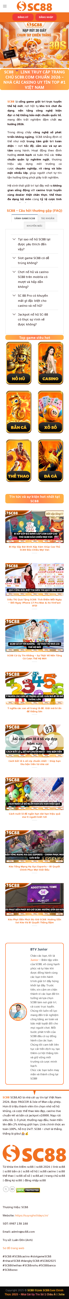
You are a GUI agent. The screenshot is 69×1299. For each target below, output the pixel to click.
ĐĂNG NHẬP (46, 17)
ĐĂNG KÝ (23, 17)
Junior (34, 960)
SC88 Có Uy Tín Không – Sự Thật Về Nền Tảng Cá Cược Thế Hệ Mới (34, 657)
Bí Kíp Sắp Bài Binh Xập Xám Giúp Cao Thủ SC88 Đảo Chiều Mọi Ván (34, 548)
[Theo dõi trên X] (6, 1189)
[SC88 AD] (34, 6)
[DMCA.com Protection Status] (28, 1190)
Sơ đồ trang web (13, 1248)
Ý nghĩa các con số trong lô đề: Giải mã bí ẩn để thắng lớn (34, 710)
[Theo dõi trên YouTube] (12, 1189)
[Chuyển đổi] (14, 239)
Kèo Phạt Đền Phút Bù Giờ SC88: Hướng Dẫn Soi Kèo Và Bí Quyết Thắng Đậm (34, 921)
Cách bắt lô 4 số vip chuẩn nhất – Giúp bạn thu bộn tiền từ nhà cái (34, 763)
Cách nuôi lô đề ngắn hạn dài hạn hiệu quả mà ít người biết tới (34, 815)
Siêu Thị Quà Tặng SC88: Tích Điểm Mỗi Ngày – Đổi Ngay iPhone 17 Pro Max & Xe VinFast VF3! (34, 602)
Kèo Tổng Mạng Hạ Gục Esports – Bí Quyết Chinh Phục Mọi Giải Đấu (34, 868)
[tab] (25, 218)
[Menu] (5, 6)
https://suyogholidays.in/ (31, 1215)
